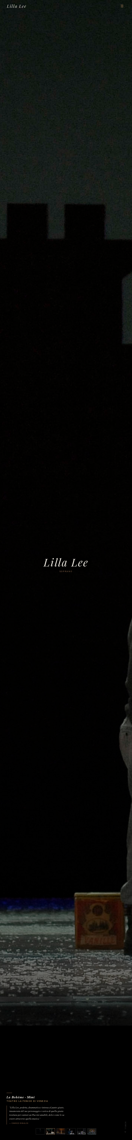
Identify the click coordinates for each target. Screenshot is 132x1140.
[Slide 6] (91, 1131)
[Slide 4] (71, 1131)
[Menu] (122, 6)
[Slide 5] (81, 1131)
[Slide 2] (50, 1131)
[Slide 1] (40, 1131)
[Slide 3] (60, 1131)
